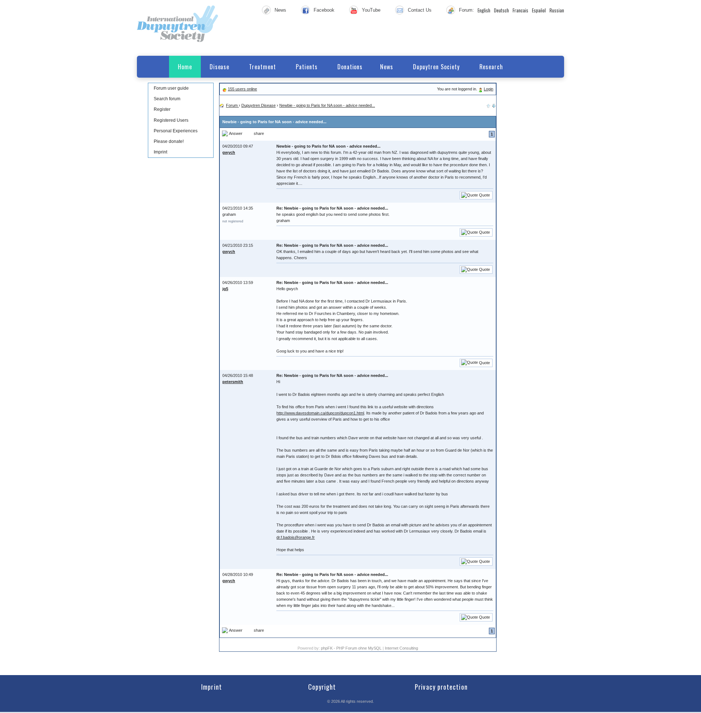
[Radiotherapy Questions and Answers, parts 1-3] (494, 105)
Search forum (167, 98)
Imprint (160, 152)
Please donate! (169, 141)
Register (162, 109)
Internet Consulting (401, 648)
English (484, 10)
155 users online (242, 89)
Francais (520, 10)
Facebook (324, 10)
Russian (556, 10)
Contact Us (420, 10)
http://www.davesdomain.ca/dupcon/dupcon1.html (320, 413)
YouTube (371, 10)
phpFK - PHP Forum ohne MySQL (352, 648)
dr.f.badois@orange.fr (295, 537)
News (280, 10)
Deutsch (501, 10)
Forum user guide (171, 88)
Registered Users (171, 120)
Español (539, 10)
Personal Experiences (176, 130)
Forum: (466, 10)
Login (488, 89)
